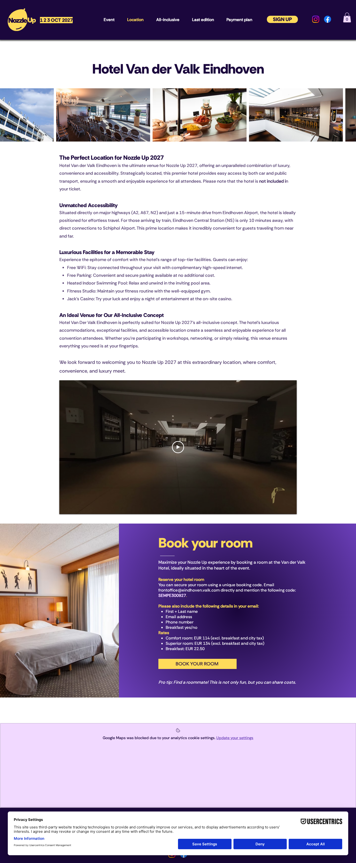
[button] (347, 18)
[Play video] (178, 447)
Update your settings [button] (234, 737)
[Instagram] (315, 19)
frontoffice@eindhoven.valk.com (189, 590)
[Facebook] (327, 19)
